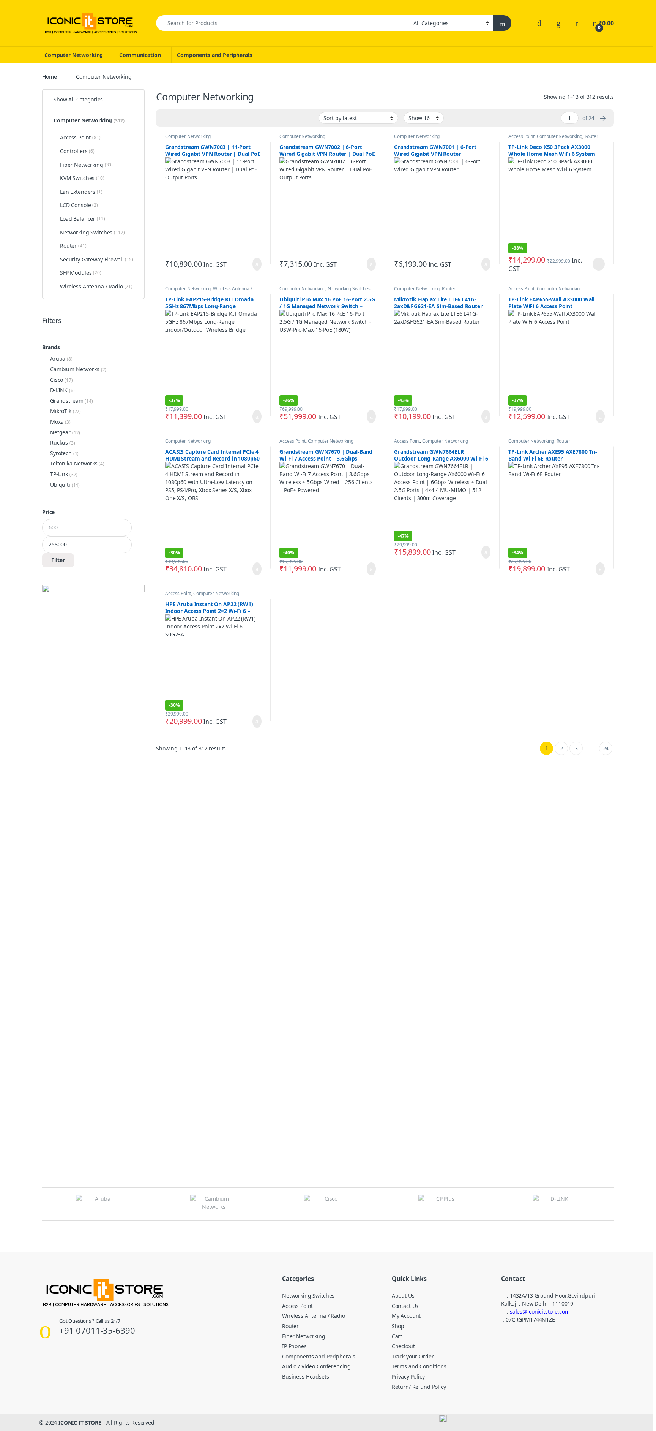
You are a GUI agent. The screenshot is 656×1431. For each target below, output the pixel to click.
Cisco (56, 379)
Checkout (403, 1346)
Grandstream (66, 400)
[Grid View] (166, 118)
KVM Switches (82, 178)
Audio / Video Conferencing (316, 1366)
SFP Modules (80, 272)
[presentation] (612, 1205)
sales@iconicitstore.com (540, 1311)
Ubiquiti (60, 484)
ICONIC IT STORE (79, 1422)
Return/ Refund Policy (419, 1386)
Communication (140, 55)
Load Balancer (82, 218)
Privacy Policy (408, 1376)
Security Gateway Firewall (96, 259)
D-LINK (59, 390)
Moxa (56, 421)
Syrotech (61, 453)
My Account (406, 1315)
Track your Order (413, 1356)
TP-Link (59, 474)
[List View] (188, 118)
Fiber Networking (86, 164)
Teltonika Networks (73, 463)
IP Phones (294, 1346)
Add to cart (256, 264)
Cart (397, 1336)
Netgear (60, 432)
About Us (403, 1295)
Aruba (57, 358)
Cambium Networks (74, 369)
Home (49, 76)
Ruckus (59, 442)
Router (591, 136)
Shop (398, 1326)
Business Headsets (305, 1376)
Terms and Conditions (419, 1366)
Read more (598, 264)
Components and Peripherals (214, 55)
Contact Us (405, 1305)
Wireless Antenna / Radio (96, 286)
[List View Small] (199, 118)
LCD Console (79, 205)
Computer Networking (73, 55)
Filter (58, 560)
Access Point (521, 136)
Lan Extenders (81, 191)
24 (606, 748)
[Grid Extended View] (177, 118)
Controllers (77, 151)
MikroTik (60, 411)
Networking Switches (349, 288)
